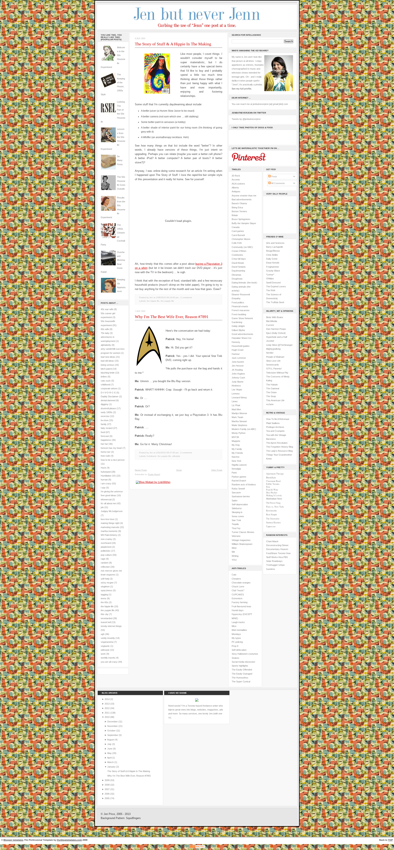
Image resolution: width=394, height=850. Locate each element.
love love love (107, 519)
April (109, 757)
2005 (107, 798)
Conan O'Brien (239, 251)
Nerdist (269, 353)
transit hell (106, 622)
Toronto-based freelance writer (203, 706)
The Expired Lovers (276, 286)
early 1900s (106, 412)
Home (179, 470)
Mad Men (236, 409)
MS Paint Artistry (109, 535)
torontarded (106, 618)
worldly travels (108, 657)
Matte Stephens (239, 425)
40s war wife (107, 309)
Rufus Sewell (238, 488)
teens (103, 598)
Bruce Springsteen (241, 219)
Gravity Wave (273, 270)
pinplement (106, 547)
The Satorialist (272, 518)
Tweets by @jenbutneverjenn (246, 119)
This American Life (275, 400)
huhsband (106, 472)
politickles (105, 551)
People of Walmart (275, 357)
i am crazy (106, 483)
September (113, 735)
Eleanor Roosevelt (241, 294)
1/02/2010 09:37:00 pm (167, 452)
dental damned (108, 400)
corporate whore (109, 388)
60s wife (105, 329)
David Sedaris (239, 267)
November (112, 726)
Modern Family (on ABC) (244, 429)
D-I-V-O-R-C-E (108, 392)
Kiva (280, 557)
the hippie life (107, 606)
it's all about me (108, 503)
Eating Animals (239, 282)
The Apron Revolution (276, 443)
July (109, 744)
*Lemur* (270, 274)
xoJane (270, 404)
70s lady (105, 333)
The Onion (271, 392)
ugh (102, 634)
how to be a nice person (113, 460)
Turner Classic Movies (243, 532)
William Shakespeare (242, 544)
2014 (107, 699)
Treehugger (272, 565)
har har (104, 444)
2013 (107, 703)
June (110, 748)
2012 (107, 708)
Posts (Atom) (154, 474)
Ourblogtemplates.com (69, 840)
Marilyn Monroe (239, 413)
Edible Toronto (272, 483)
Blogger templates (13, 840)
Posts (274, 176)
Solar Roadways (274, 561)
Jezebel (270, 341)
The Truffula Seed (275, 302)
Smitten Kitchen (273, 522)
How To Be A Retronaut (277, 419)
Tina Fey (236, 528)
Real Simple (271, 514)
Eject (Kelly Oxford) (276, 333)
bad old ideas (107, 361)
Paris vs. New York (275, 506)
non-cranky (106, 539)
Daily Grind (271, 259)
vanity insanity (108, 638)
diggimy (104, 404)
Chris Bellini (272, 255)
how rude (105, 456)
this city (104, 614)
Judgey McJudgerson (112, 511)
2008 (107, 785)
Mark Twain (237, 417)
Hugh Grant (237, 350)
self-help (105, 578)
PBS (285, 557)
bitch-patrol (106, 369)
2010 (107, 717)
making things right (110, 523)
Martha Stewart (239, 421)
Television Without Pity (277, 372)
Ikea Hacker (271, 492)
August (111, 739)
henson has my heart (111, 448)
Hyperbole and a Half (276, 337)
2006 (107, 794)
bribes (104, 376)
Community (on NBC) (242, 247)
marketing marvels (110, 527)
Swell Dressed (273, 282)
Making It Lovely (274, 495)
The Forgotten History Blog (279, 447)
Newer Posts (141, 470)
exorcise (105, 416)
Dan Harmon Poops (276, 329)
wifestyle (105, 650)
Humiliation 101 (108, 475)
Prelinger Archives (275, 427)
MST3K (235, 437)
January (111, 766)
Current (270, 325)
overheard (106, 543)
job (102, 507)
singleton (105, 586)
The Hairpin (272, 384)
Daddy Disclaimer (109, 396)
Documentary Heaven (277, 549)
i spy (103, 487)
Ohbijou (270, 278)
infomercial (106, 499)
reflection (105, 567)
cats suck (106, 380)
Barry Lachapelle (274, 247)
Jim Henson (238, 365)
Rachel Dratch (239, 480)
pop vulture (106, 555)
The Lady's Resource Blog (279, 451)
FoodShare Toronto (275, 553)
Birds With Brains (274, 317)
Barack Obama (239, 203)
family (104, 424)
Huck (103, 467)
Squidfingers (133, 818)
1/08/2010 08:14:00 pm (167, 297)
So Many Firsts (120, 160)
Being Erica (237, 207)
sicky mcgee (107, 582)
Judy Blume (237, 381)
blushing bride (108, 372)
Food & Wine (272, 489)
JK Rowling (237, 370)
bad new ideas (108, 357)
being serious (107, 365)
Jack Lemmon (239, 358)
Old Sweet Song (273, 502)
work (103, 654)
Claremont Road (273, 481)
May (109, 753)
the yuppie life (107, 610)
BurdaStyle (271, 477)
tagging (104, 594)
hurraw (104, 479)
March (110, 762)
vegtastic (105, 646)
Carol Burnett (238, 235)
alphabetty (106, 345)
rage (103, 559)
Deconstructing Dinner (277, 545)
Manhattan (274, 498)
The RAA (270, 290)
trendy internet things (111, 626)
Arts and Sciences (275, 243)
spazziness (106, 590)
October (111, 730)
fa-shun (104, 420)
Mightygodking (273, 349)
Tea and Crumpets (275, 431)
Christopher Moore (241, 239)
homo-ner (105, 452)
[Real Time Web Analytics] (197, 848)
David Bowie (238, 263)
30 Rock (236, 175)
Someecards (272, 364)
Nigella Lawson (239, 465)
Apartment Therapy (275, 473)
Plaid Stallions (273, 423)
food (103, 432)
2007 (107, 789)
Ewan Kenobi (272, 262)
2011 (107, 712)
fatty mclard (106, 428)
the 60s (104, 602)
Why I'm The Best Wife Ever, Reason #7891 (171, 316)
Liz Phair (236, 405)
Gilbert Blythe (238, 330)
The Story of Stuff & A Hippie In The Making (173, 44)
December (112, 721)
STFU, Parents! (274, 368)
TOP (390, 840)
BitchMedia (271, 321)
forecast (105, 436)
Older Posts (216, 470)
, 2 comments (185, 452)
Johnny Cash (238, 377)
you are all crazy (109, 662)
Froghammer (272, 267)
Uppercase (271, 526)
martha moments (109, 531)
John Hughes (238, 373)
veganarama (107, 642)
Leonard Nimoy (239, 397)
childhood (105, 384)
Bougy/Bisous (273, 251)
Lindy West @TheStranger (279, 345)
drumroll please (108, 408)
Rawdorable (271, 510)
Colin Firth (237, 243)
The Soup (271, 396)
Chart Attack (272, 541)
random (104, 562)
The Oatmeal (272, 388)
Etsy (268, 486)
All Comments (278, 183)
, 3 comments (185, 297)
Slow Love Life (273, 361)
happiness (106, 440)
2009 (107, 780)
